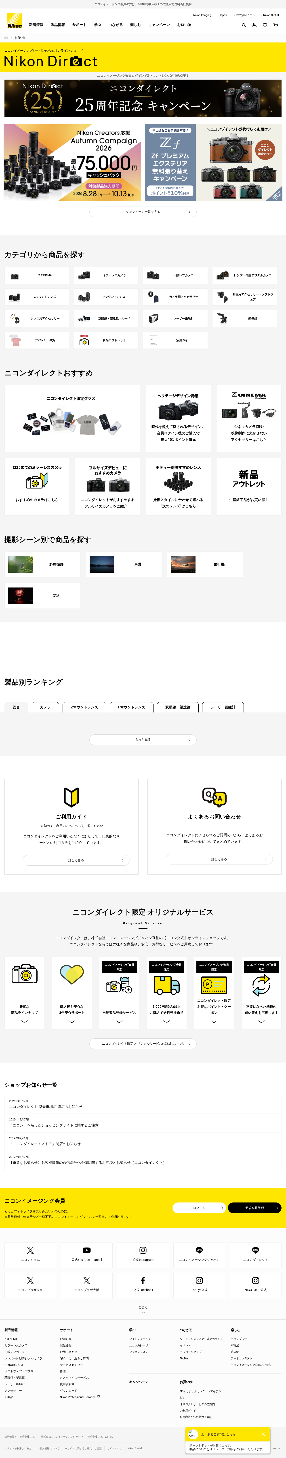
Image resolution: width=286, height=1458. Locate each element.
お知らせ (66, 1339)
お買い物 (184, 25)
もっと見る (143, 739)
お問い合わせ (68, 1352)
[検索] (243, 25)
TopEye (184, 1358)
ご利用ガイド (188, 1410)
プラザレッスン (138, 1352)
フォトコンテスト (241, 1358)
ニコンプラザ (239, 1339)
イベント (185, 1345)
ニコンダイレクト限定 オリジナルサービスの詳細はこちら (143, 1043)
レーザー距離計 (223, 707)
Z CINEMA (10, 1339)
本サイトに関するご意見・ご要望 (83, 1448)
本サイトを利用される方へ (19, 1448)
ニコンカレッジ (138, 1345)
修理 (63, 1371)
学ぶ (97, 25)
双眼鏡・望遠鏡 (177, 707)
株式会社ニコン (245, 15)
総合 (16, 707)
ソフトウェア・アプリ (19, 1371)
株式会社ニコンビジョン (100, 1436)
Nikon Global (271, 15)
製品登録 (66, 1345)
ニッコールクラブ (190, 1352)
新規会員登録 (254, 1208)
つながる (116, 25)
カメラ (45, 707)
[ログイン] (254, 25)
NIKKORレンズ (13, 1365)
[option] (72, 162)
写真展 (235, 1345)
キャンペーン (159, 25)
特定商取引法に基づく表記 (196, 1417)
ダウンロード (68, 1390)
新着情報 (36, 25)
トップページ (6, 38)
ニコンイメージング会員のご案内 (251, 1365)
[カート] (276, 25)
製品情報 (58, 25)
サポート (79, 25)
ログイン (199, 1208)
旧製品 (8, 1397)
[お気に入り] (265, 25)
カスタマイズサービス (74, 1377)
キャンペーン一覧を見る (143, 211)
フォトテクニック (140, 1339)
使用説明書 (67, 1384)
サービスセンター (71, 1365)
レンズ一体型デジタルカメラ (23, 1358)
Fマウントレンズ (131, 707)
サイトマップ (114, 1448)
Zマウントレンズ (84, 707)
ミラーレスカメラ (16, 1345)
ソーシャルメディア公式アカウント (201, 1339)
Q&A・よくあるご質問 (74, 1358)
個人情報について (49, 1448)
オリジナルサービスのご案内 (197, 1404)
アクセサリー (13, 1390)
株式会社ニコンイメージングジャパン (62, 1436)
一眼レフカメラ (14, 1352)
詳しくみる (76, 860)
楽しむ (135, 25)
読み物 (235, 1352)
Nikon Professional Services (78, 1397)
